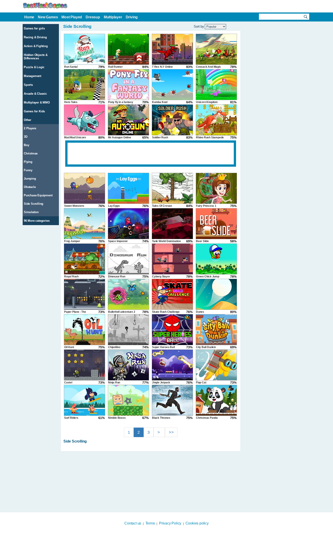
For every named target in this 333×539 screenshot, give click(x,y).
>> (171, 432)
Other (27, 120)
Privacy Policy (170, 523)
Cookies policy (197, 523)
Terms (150, 523)
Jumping (30, 178)
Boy (26, 145)
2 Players (30, 128)
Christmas (31, 153)
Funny (28, 170)
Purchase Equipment (38, 195)
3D (25, 136)
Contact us (132, 523)
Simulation (31, 212)
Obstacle (30, 187)
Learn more (164, 536)
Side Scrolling (33, 203)
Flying (28, 162)
